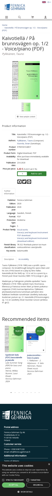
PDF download (23, 235)
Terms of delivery (11, 461)
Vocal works (22, 229)
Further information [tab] (9, 192)
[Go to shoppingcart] (32, 17)
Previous (1, 357)
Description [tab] (9, 259)
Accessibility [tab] (24, 259)
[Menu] (6, 17)
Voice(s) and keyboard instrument (32, 232)
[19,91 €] (14, 351)
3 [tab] (19, 392)
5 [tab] (27, 392)
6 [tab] (31, 392)
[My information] (45, 17)
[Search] (19, 17)
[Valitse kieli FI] (49, 2)
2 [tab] (15, 392)
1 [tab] (11, 392)
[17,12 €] (35, 352)
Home (4, 25)
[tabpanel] (14, 354)
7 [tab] (35, 392)
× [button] (49, 464)
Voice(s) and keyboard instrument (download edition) (32, 239)
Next (48, 357)
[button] (26, 491)
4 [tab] (23, 392)
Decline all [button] (38, 485)
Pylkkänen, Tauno (25, 140)
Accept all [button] (13, 485)
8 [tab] (39, 392)
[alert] (26, 478)
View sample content (27, 117)
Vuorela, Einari (23, 143)
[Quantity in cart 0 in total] (32, 17)
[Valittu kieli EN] (44, 2)
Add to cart (36, 173)
